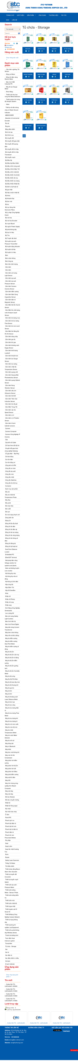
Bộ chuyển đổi (9, 138)
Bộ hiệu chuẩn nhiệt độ (12, 192)
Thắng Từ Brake (10, 863)
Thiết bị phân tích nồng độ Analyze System (12, 100)
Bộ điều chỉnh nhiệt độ (12, 172)
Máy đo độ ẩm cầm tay (12, 655)
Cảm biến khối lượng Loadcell (11, 351)
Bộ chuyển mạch (10, 157)
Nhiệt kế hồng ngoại (11, 806)
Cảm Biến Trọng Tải (11, 407)
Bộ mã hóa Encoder (11, 221)
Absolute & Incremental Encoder (12, 119)
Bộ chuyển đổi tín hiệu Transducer (12, 153)
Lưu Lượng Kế (9, 613)
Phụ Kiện (8, 840)
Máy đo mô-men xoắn (11, 724)
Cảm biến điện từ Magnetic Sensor (10, 301)
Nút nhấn (8, 809)
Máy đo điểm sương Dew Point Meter (11, 642)
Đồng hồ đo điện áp (11, 529)
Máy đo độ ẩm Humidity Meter (12, 672)
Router (7, 857)
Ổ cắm (7, 814)
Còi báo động (9, 456)
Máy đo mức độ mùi (11, 727)
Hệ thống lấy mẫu (10, 573)
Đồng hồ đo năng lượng (12, 535)
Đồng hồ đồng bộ (10, 543)
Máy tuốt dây (9, 791)
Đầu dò (7, 492)
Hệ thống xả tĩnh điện (11, 581)
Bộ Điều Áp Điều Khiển (12, 163)
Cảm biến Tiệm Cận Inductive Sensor (11, 400)
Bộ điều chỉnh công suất (12, 166)
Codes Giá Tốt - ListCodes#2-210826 (11, 995)
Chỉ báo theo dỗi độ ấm (12, 445)
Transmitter (8, 943)
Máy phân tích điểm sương (11, 761)
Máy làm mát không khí (12, 752)
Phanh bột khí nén (10, 826)
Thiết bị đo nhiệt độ (11, 903)
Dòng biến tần (9, 518)
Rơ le (6, 854)
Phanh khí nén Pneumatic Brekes (10, 836)
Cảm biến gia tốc (10, 339)
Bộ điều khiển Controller (12, 175)
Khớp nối (8, 596)
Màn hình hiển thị (10, 621)
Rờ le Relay (9, 92)
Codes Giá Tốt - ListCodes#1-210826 (11, 1000)
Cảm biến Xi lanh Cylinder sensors (10, 424)
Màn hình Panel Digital (12, 624)
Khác (6, 593)
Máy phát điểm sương (11, 774)
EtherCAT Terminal (11, 557)
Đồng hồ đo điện (10, 526)
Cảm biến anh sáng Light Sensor (11, 274)
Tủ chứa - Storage (10, 946)
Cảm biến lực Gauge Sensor (11, 360)
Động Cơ (8, 520)
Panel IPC (8, 817)
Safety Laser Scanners (12, 860)
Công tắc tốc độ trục (11, 483)
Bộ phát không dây (11, 229)
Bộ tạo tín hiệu (9, 232)
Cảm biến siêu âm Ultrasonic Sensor (10, 392)
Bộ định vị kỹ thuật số (11, 187)
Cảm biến (8, 267)
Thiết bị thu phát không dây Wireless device (12, 931)
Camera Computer (10, 431)
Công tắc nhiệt (9, 477)
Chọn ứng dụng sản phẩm (12, 976)
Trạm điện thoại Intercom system (10, 939)
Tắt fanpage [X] (74, 1050)
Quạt (6, 843)
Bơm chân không (10, 258)
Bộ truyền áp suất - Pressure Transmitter (11, 242)
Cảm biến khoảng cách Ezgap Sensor (12, 346)
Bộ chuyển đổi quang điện (11, 145)
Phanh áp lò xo (9, 820)
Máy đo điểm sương (11, 638)
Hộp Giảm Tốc (9, 587)
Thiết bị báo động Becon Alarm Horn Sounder (12, 870)
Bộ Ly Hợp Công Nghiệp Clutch (12, 213)
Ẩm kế (7, 123)
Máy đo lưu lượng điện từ (12, 709)
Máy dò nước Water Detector (11, 736)
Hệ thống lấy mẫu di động (11, 577)
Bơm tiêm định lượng (11, 264)
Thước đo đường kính (11, 935)
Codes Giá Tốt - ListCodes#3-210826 (11, 990)
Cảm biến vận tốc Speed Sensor (10, 411)
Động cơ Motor (10, 74)
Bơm (6, 255)
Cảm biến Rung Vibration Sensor (10, 386)
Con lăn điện (9, 459)
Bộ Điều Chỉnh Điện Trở (12, 169)
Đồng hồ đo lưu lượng (11, 532)
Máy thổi (7, 780)
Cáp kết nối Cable (10, 442)
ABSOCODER (9, 115)
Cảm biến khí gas (10, 342)
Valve (7, 104)
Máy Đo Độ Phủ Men (11, 679)
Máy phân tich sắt (10, 768)
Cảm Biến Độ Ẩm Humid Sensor (12, 306)
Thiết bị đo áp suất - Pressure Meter (11, 886)
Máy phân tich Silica (11, 771)
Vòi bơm (7, 961)
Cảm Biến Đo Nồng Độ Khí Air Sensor (12, 332)
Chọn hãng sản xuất (12, 58)
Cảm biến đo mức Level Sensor (12, 327)
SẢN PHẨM (30, 15)
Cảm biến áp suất (10, 278)
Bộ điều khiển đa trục (11, 178)
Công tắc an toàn (10, 468)
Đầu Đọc (7, 500)
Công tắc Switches (10, 480)
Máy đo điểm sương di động (12, 647)
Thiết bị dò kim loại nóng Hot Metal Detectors (12, 95)
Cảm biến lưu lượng (11, 364)
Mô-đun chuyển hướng (12, 800)
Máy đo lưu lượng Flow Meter (12, 714)
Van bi (7, 952)
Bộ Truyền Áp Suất (11, 238)
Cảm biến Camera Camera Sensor (10, 287)
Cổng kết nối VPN (10, 465)
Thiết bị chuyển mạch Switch (11, 881)
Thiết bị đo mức (10, 900)
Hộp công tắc (9, 584)
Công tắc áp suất (10, 471)
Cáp (6, 439)
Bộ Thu (7, 235)
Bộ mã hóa (8, 218)
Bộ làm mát (8, 201)
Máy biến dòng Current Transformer (12, 628)
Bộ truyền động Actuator (12, 246)
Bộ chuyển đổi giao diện (12, 141)
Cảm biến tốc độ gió (11, 404)
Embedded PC (9, 554)
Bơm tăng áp (9, 261)
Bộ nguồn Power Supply (12, 226)
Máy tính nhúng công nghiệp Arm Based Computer (11, 785)
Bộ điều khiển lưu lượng (12, 181)
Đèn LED (8, 509)
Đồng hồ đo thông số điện (11, 539)
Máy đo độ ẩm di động (12, 657)
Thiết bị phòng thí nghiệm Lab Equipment (12, 926)
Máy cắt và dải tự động (12, 635)
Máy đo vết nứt (9, 740)
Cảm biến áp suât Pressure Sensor (10, 282)
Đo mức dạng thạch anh (12, 515)
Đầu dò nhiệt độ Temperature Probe (11, 496)
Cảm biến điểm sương (12, 291)
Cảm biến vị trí (9, 415)
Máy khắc (8, 749)
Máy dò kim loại (10, 702)
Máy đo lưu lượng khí (11, 718)
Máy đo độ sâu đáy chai (12, 682)
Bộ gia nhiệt (8, 190)
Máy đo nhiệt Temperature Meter (10, 731)
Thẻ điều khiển (9, 866)
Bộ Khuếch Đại (9, 198)
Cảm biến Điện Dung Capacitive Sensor (11, 295)
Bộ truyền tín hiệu (10, 252)
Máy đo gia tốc (9, 688)
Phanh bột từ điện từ (11, 829)
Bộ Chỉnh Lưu (9, 135)
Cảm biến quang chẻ (11, 372)
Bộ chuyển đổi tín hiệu (12, 149)
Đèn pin (7, 512)
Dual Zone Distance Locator (11, 550)
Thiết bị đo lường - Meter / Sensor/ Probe (11, 891)
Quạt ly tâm (8, 846)
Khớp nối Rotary (10, 599)
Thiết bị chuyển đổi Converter (11, 875)
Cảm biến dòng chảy (11, 336)
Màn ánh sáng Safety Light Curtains (11, 617)
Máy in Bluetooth (10, 746)
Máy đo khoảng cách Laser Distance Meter (11, 698)
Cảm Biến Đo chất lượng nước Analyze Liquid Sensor (12, 312)
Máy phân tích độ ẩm (11, 766)
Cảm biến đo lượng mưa (12, 318)
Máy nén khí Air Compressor (10, 756)
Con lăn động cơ (10, 462)
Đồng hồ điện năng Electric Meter (11, 78)
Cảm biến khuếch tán (11, 356)
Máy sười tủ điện (10, 777)
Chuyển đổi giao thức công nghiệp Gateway (11, 449)
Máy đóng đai (9, 743)
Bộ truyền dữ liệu (10, 249)
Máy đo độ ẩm (9, 652)
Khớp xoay (8, 605)
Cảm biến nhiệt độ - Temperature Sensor (11, 368)
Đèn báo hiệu (9, 506)
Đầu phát (8, 503)
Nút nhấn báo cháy (11, 812)
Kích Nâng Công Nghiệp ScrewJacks (12, 609)
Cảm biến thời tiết (10, 396)
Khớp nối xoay (9, 602)
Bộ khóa (7, 195)
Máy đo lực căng (10, 705)
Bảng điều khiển (10, 129)
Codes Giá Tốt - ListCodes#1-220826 (11, 985)
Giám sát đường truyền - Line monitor (12, 569)
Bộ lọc (7, 204)
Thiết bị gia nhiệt (10, 906)
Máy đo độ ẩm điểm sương (11, 662)
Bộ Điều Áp (8, 160)
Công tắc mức (9, 474)
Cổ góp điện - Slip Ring (12, 453)
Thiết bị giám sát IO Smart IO (11, 910)
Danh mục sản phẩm (11, 489)
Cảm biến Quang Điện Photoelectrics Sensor (12, 376)
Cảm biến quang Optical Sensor (12, 381)
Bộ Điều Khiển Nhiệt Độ (12, 184)
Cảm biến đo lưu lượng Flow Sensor (12, 322)
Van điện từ (8, 955)
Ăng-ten (7, 126)
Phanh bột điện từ (10, 823)
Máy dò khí (8, 691)
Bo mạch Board (10, 223)
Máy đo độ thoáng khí (11, 685)
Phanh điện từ (9, 832)
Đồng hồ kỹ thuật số (11, 546)
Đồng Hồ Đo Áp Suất (11, 523)
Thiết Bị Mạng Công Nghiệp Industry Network (12, 915)
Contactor (8, 486)
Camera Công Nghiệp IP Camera (12, 435)
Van (6, 949)
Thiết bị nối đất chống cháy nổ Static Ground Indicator (12, 109)
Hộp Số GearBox (10, 590)
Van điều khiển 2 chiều (12, 958)
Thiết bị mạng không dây (11, 921)
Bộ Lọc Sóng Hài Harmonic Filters (10, 208)
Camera (7, 428)
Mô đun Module (10, 797)
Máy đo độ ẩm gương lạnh (11, 667)
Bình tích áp (8, 132)
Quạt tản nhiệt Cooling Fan (12, 850)
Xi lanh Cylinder (10, 964)
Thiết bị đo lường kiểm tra (12, 896)
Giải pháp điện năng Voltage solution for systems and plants (11, 562)
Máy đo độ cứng (10, 676)
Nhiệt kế (7, 803)
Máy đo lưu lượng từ (11, 721)
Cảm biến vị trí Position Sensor (12, 419)
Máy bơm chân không (11, 632)
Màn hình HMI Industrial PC (10, 83)
